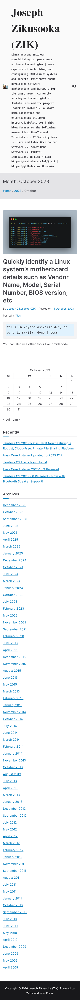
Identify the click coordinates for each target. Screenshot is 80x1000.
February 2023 (13, 608)
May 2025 (10, 532)
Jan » (16, 419)
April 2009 (10, 967)
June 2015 (10, 677)
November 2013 (14, 760)
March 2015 (11, 691)
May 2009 (10, 960)
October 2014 (13, 719)
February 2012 (13, 850)
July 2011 (9, 884)
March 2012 (11, 843)
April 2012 (10, 836)
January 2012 (12, 857)
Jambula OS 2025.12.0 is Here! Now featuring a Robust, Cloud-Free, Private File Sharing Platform (38, 445)
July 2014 (10, 726)
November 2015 (14, 664)
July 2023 (10, 601)
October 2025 (13, 512)
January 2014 (12, 753)
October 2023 (13, 595)
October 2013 (13, 767)
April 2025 (10, 539)
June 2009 (10, 953)
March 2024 (11, 581)
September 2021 (15, 629)
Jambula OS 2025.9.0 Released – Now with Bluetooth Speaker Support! (34, 478)
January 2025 (13, 553)
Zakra (29, 993)
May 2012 (10, 829)
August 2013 (12, 774)
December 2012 (14, 808)
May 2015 (10, 684)
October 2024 (13, 567)
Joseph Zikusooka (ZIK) (35, 28)
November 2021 (14, 622)
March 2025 (11, 546)
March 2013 (11, 795)
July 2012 (10, 822)
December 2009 (14, 946)
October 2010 (13, 905)
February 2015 (13, 698)
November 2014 (14, 712)
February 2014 (13, 746)
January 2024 (13, 588)
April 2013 (10, 788)
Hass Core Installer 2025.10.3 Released (31, 469)
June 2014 (10, 732)
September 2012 (15, 815)
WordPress (46, 993)
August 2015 (12, 670)
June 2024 (10, 574)
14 (61, 393)
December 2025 (14, 505)
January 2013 (12, 801)
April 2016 (10, 650)
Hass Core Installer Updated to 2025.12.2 (33, 455)
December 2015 (14, 657)
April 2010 (10, 939)
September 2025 (15, 519)
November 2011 (14, 864)
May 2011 (9, 891)
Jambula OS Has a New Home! (25, 462)
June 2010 (10, 926)
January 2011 (12, 898)
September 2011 (14, 870)
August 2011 (11, 877)
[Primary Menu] (74, 86)
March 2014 (11, 739)
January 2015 (12, 705)
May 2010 (10, 933)
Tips (18, 315)
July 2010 (10, 919)
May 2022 (10, 615)
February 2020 (13, 636)
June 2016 (10, 643)
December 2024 (14, 560)
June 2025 (10, 526)
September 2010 (15, 912)
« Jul (6, 419)
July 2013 (10, 781)
